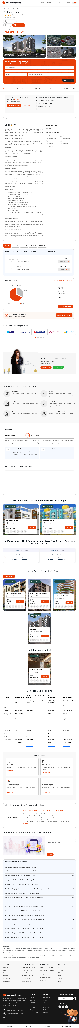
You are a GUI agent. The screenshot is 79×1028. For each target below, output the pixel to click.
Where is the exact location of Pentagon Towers (20, 867)
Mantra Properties (26, 970)
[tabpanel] (38, 264)
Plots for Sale (43, 983)
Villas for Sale (43, 980)
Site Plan (53, 52)
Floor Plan (68, 40)
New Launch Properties (46, 967)
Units (18, 88)
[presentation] (7, 245)
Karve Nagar (17, 15)
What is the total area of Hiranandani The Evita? (20, 875)
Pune (4, 973)
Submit (50, 854)
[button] (35, 337)
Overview (13, 88)
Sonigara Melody (48, 520)
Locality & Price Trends (36, 88)
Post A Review (20, 25)
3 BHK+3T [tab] (24, 246)
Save (8, 25)
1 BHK (19, 259)
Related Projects (49, 88)
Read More (66, 443)
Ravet (59, 981)
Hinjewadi (60, 970)
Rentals (60, 2)
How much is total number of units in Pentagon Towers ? (22, 893)
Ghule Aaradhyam (12, 520)
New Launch (46, 997)
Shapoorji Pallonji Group (28, 967)
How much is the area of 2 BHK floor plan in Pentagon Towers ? (24, 902)
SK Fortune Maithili (36, 670)
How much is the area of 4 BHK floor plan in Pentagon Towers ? (24, 911)
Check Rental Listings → (64, 315)
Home (42, 2)
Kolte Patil (24, 973)
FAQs (74, 88)
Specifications (25, 88)
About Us (32, 1005)
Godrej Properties (26, 981)
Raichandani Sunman (61, 596)
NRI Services (46, 1010)
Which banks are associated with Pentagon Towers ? (22, 884)
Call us (48, 1026)
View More (10, 770)
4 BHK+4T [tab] (33, 246)
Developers (57, 88)
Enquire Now (67, 1026)
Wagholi (60, 975)
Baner (59, 967)
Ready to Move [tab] (9, 576)
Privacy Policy (34, 1012)
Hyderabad (6, 981)
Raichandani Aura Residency (39, 593)
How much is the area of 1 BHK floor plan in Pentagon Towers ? (24, 897)
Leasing (68, 2)
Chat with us (58, 367)
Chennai (5, 975)
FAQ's (28, 105)
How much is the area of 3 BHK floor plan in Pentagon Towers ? (24, 906)
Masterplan (53, 40)
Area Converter (47, 1005)
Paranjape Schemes (27, 975)
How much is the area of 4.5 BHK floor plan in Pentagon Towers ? (25, 915)
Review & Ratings (66, 88)
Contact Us (33, 1007)
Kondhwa (60, 984)
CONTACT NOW (15, 105)
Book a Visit (46, 367)
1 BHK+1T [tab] (7, 246)
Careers (32, 1002)
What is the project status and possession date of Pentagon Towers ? (27, 888)
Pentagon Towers (35, 629)
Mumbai (5, 967)
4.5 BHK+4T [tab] (42, 246)
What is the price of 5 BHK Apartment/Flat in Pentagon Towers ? (25, 919)
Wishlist (29, 1026)
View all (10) (69, 52)
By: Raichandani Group (29, 15)
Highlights (5, 88)
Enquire (32, 527)
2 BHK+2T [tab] (15, 246)
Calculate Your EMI (65, 306)
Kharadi (60, 978)
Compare (10, 1026)
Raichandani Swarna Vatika (14, 593)
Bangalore (6, 970)
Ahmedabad (6, 978)
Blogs (31, 1010)
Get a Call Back (68, 80)
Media (32, 997)
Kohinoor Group (25, 978)
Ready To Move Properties (47, 970)
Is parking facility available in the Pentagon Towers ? (21, 880)
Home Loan (50, 2)
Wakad (59, 973)
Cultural (32, 1000)
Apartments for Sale (45, 977)
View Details (29, 746)
